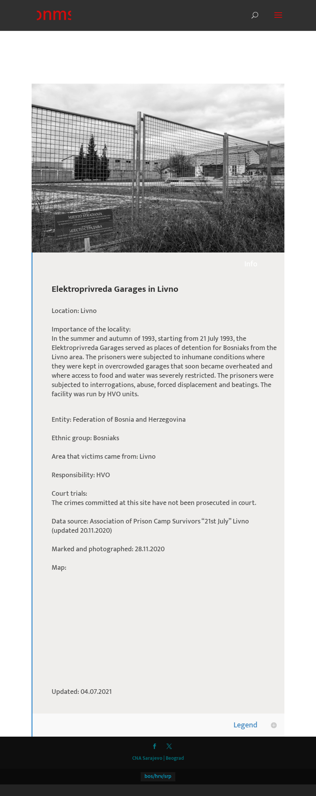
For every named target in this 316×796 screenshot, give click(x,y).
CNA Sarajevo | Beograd (158, 758)
